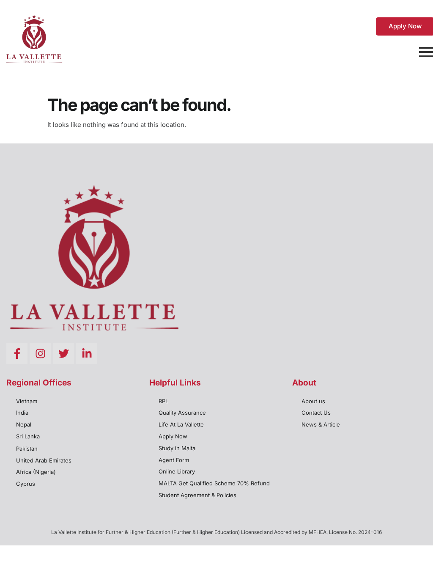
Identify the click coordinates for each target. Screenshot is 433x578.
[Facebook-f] (16, 353)
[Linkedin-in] (86, 353)
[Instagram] (40, 353)
